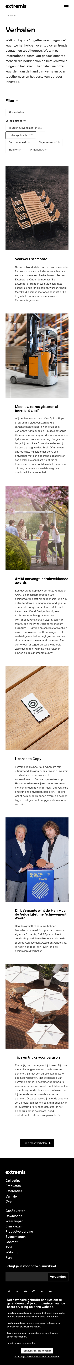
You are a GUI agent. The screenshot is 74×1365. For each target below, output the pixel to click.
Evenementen (16, 1237)
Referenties (14, 1191)
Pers (9, 1257)
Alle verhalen (16, 112)
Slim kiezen (14, 1226)
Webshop (12, 1252)
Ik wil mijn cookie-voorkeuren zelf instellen (37, 1356)
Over (9, 1201)
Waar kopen (14, 1221)
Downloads (14, 1216)
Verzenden (58, 1277)
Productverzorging (19, 1232)
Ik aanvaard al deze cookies (37, 1350)
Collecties (13, 1181)
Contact (12, 1242)
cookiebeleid (29, 1343)
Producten (13, 1186)
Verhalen (12, 1196)
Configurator (15, 1211)
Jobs (9, 1247)
